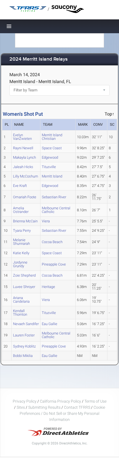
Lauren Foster (24, 335)
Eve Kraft (20, 186)
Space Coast (52, 148)
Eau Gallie (49, 324)
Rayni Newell (23, 148)
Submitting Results (44, 407)
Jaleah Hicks (23, 167)
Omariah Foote (24, 197)
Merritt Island (52, 176)
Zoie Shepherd (24, 275)
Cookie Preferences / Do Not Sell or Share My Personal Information (62, 413)
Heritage (48, 287)
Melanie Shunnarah (21, 242)
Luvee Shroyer (24, 287)
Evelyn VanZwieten (22, 137)
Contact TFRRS (77, 407)
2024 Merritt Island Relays (38, 59)
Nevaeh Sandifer (26, 324)
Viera (46, 221)
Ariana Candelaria (21, 299)
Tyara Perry (22, 230)
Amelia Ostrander (21, 210)
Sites (21, 407)
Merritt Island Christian (52, 137)
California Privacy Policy (60, 401)
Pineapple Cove (54, 264)
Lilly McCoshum (25, 176)
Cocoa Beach (52, 242)
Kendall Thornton (20, 312)
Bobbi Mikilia (23, 356)
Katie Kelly (21, 253)
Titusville (49, 167)
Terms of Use (95, 401)
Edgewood (50, 157)
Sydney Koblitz (24, 346)
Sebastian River (54, 197)
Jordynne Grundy (20, 264)
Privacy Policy (25, 401)
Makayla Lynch (24, 157)
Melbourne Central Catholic (56, 210)
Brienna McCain (25, 221)
